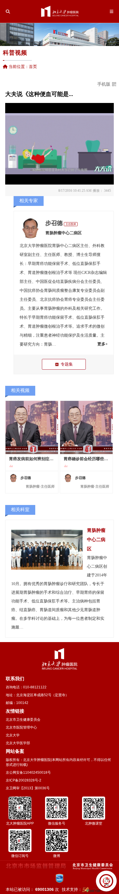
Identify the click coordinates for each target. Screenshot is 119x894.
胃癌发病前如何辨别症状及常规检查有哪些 (32, 459)
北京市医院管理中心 (21, 727)
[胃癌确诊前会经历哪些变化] (86, 427)
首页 (33, 66)
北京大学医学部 (18, 743)
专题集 (67, 364)
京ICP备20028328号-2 (23, 780)
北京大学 (13, 735)
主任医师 (71, 224)
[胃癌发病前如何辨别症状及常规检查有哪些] (31, 427)
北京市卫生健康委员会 (23, 720)
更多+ (102, 344)
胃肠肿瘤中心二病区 (63, 233)
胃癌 (40, 263)
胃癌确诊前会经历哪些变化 (86, 459)
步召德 (54, 223)
